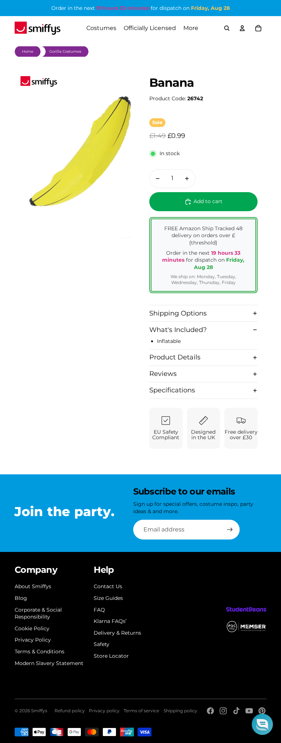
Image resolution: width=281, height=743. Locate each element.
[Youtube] (249, 710)
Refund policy (70, 710)
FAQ (99, 609)
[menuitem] (191, 28)
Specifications (172, 390)
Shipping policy (180, 710)
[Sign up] (230, 530)
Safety (101, 644)
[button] (262, 724)
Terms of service (141, 710)
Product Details (175, 357)
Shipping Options (178, 313)
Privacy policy (104, 710)
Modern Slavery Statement (49, 663)
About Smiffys (33, 586)
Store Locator (111, 656)
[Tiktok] (236, 710)
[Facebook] (210, 710)
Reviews (163, 374)
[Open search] (227, 28)
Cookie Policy (32, 628)
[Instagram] (223, 710)
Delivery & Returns (117, 633)
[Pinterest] (262, 710)
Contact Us (108, 586)
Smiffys (39, 710)
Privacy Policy (33, 639)
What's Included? (178, 330)
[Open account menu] (242, 28)
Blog (21, 598)
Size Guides (108, 598)
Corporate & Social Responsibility (38, 613)
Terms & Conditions (39, 651)
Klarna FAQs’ (110, 621)
